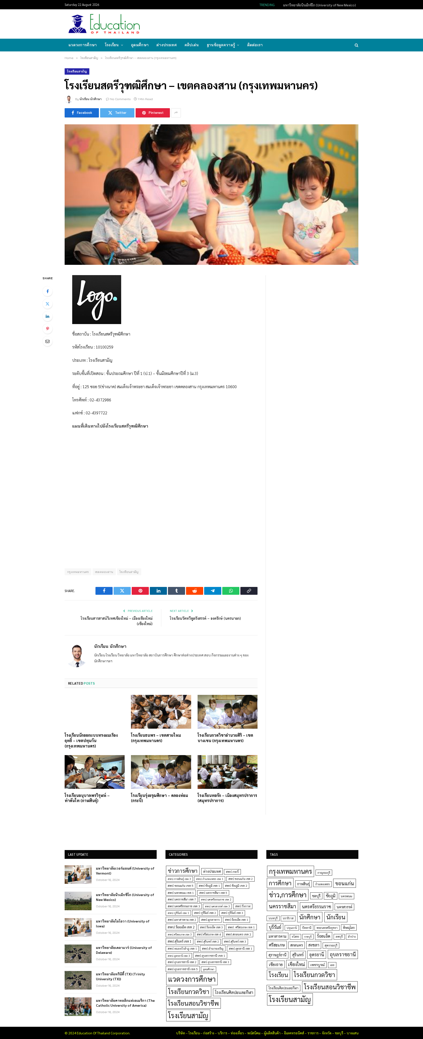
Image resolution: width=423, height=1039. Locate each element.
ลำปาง (352, 936)
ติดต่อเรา (255, 45)
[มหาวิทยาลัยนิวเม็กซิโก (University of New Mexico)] (78, 901)
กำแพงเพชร (322, 884)
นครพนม (346, 896)
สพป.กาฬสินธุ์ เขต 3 (179, 878)
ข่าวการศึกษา (183, 870)
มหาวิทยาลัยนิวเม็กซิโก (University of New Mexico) (319, 5)
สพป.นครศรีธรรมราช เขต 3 (184, 906)
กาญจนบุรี (323, 873)
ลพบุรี (339, 936)
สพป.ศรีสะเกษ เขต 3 (180, 934)
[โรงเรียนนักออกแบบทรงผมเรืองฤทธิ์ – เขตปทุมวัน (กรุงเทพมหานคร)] (95, 712)
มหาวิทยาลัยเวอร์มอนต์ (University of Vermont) (125, 870)
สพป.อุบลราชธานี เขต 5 (183, 969)
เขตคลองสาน (104, 572)
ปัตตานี (306, 928)
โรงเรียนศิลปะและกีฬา (234, 992)
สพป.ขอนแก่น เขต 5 (180, 885)
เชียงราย (276, 964)
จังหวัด (326, 1033)
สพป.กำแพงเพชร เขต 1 (209, 879)
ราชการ (312, 1033)
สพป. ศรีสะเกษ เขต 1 (241, 927)
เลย (332, 965)
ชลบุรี (316, 895)
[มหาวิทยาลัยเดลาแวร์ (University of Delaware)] (78, 954)
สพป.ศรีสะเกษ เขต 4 (209, 934)
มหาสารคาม (277, 936)
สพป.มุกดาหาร (210, 920)
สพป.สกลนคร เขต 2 (238, 934)
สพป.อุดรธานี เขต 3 (179, 955)
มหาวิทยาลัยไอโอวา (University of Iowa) (123, 923)
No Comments (120, 99)
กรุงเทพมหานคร (78, 572)
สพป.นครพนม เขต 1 (181, 893)
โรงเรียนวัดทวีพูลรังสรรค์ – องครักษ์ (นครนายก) (205, 618)
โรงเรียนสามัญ (77, 71)
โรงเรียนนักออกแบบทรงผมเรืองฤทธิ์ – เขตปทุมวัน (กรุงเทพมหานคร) (91, 740)
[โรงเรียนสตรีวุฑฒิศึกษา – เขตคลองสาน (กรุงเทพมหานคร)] (211, 194)
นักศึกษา (309, 917)
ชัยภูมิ (330, 895)
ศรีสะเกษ (277, 944)
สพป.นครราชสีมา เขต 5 (213, 893)
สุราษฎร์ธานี (277, 954)
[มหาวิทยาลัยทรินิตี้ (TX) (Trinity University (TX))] (78, 980)
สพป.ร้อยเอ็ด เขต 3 (211, 927)
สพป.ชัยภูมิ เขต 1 (209, 885)
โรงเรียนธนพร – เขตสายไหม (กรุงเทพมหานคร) (156, 738)
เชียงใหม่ (296, 964)
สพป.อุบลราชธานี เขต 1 (210, 955)
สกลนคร (296, 945)
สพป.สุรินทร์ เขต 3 (235, 941)
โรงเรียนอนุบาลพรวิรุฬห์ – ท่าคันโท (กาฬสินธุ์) (87, 798)
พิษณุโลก (349, 927)
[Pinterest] (47, 329)
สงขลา (313, 944)
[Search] (356, 45)
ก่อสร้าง (208, 1033)
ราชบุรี (308, 936)
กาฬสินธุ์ (303, 883)
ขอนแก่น (344, 883)
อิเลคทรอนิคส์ (294, 1033)
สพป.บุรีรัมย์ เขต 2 (205, 913)
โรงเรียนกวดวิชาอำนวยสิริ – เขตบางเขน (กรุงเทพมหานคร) (225, 738)
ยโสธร (295, 936)
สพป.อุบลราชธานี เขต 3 (215, 962)
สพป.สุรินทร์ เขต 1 (179, 941)
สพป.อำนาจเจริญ (212, 948)
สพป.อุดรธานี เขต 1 (240, 948)
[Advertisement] (269, 23)
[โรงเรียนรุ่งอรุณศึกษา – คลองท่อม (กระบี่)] (161, 772)
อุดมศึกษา (140, 45)
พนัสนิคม (253, 1033)
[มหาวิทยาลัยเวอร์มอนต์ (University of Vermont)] (78, 874)
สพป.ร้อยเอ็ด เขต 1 (236, 920)
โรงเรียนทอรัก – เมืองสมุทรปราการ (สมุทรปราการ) (227, 798)
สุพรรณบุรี (331, 945)
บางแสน (352, 1033)
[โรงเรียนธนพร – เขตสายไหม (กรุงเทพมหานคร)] (161, 712)
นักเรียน (335, 917)
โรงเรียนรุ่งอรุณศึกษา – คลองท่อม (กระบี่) (159, 798)
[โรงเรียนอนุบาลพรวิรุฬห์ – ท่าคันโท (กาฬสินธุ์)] (95, 772)
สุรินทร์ (298, 954)
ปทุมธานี (292, 928)
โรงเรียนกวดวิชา (188, 991)
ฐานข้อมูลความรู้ (221, 45)
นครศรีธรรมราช (316, 906)
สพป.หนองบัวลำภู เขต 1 (182, 948)
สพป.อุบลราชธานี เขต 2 (182, 962)
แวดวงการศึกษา (83, 45)
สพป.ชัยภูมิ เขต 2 (236, 885)
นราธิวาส (288, 918)
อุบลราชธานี (343, 954)
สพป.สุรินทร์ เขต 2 (208, 941)
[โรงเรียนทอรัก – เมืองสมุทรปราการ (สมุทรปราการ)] (228, 772)
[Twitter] (47, 304)
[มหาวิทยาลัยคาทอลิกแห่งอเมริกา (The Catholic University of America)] (78, 1006)
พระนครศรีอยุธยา (327, 928)
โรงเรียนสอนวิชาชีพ (193, 1003)
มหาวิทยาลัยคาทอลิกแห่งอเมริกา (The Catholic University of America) (125, 1002)
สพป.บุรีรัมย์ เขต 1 (178, 913)
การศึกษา (280, 883)
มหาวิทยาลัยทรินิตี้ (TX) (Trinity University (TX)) (120, 976)
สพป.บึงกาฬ (242, 906)
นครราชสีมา (282, 906)
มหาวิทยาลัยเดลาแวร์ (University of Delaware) (124, 950)
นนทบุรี (273, 918)
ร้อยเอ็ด (323, 936)
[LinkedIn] (47, 316)
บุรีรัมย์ (275, 927)
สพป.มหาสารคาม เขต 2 (182, 920)
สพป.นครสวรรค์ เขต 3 (217, 906)
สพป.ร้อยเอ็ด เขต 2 (181, 927)
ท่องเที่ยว (237, 1033)
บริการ (222, 1033)
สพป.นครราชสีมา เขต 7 (182, 899)
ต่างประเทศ (166, 45)
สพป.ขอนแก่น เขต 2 (240, 879)
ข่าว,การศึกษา (287, 894)
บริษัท (180, 1033)
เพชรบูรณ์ (317, 964)
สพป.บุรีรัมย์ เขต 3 (232, 913)
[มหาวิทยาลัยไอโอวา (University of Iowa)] (78, 927)
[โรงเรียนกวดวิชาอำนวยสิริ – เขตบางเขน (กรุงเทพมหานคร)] (228, 712)
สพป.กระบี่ (232, 872)
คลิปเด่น (192, 45)
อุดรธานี (316, 954)
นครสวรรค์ (344, 907)
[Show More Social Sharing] (176, 112)
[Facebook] (47, 291)
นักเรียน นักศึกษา (91, 99)
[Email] (47, 341)
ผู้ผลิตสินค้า (272, 1033)
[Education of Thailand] (104, 24)
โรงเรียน (112, 45)
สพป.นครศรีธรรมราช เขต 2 (216, 899)
